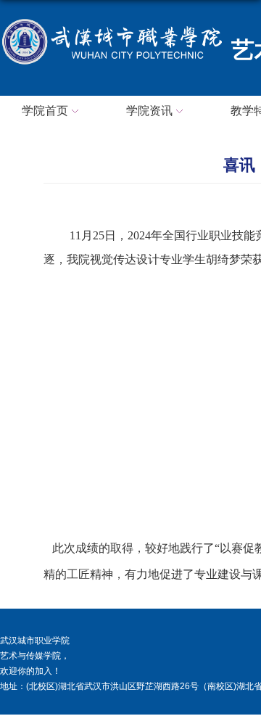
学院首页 (45, 110)
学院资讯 (149, 110)
